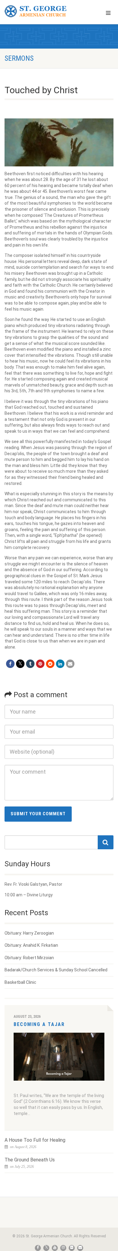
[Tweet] (20, 664)
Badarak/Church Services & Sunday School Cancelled (56, 969)
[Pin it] (40, 664)
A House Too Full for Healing (35, 1140)
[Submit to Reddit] (50, 664)
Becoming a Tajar (39, 1024)
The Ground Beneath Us (30, 1160)
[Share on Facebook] (10, 664)
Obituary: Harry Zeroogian (29, 933)
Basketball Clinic (20, 982)
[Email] (70, 664)
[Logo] (39, 11)
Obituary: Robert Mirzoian (29, 957)
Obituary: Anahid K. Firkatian (31, 945)
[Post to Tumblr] (30, 664)
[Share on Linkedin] (60, 664)
